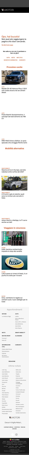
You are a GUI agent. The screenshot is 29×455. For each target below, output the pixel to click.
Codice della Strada (7, 349)
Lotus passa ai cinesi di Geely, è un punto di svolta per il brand (14, 274)
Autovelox (18, 372)
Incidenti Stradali (20, 392)
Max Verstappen (20, 406)
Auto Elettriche (19, 324)
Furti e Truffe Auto (20, 390)
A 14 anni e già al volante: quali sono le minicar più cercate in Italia (13, 196)
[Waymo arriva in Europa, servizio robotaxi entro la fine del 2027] (14, 159)
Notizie (3, 247)
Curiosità (22, 60)
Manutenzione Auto (7, 409)
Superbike (4, 403)
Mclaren (18, 402)
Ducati (17, 400)
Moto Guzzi (5, 405)
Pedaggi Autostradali (19, 383)
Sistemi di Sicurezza (21, 380)
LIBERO (4, 441)
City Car (4, 386)
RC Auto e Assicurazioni (5, 356)
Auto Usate (5, 380)
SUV (3, 384)
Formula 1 (4, 338)
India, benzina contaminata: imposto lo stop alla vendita (12, 250)
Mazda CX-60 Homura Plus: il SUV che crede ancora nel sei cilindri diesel (14, 90)
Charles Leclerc (20, 404)
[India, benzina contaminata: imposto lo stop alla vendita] (14, 238)
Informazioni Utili (6, 345)
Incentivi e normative (10, 60)
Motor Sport (6, 335)
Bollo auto (18, 370)
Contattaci (17, 427)
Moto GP (4, 340)
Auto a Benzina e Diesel (19, 319)
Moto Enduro (5, 395)
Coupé (3, 390)
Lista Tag (4, 370)
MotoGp (18, 396)
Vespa (3, 399)
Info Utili (20, 57)
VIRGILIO (8, 441)
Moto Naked (5, 397)
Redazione (12, 361)
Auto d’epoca (18, 328)
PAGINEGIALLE (14, 441)
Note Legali (11, 446)
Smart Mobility (6, 168)
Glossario (18, 335)
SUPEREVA (20, 444)
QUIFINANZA (9, 444)
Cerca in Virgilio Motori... (13, 422)
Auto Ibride (18, 326)
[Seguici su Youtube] (16, 434)
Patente (4, 353)
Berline (3, 388)
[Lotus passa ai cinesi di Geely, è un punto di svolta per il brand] (14, 262)
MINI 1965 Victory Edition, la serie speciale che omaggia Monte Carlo (14, 142)
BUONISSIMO (14, 444)
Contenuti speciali (8, 427)
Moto (13, 57)
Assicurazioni (19, 378)
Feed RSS (23, 427)
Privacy (16, 446)
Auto (8, 57)
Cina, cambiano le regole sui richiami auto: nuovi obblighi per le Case (14, 300)
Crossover (4, 382)
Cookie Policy (22, 446)
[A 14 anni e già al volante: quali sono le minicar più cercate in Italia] (14, 183)
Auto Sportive (5, 392)
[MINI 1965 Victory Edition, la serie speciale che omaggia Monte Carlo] (14, 130)
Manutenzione (5, 351)
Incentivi (18, 385)
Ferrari (17, 398)
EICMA (3, 407)
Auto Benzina (5, 376)
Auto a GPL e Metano (20, 322)
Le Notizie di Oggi (6, 316)
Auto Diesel (5, 378)
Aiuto (20, 447)
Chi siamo (6, 446)
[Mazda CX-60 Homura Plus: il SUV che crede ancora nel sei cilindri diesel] (14, 77)
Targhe (17, 374)
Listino (17, 316)
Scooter (4, 401)
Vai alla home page (7, 45)
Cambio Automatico (21, 413)
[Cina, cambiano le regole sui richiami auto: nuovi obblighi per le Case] (14, 287)
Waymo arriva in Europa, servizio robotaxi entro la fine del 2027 (14, 171)
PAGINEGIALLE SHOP (22, 441)
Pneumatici (5, 413)
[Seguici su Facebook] (12, 434)
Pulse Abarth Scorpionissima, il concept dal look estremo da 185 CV (14, 116)
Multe (17, 388)
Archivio (14, 428)
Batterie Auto (19, 408)
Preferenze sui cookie (12, 447)
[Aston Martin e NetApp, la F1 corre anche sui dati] (14, 209)
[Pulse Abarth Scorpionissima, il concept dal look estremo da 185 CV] (14, 104)
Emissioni (18, 410)
